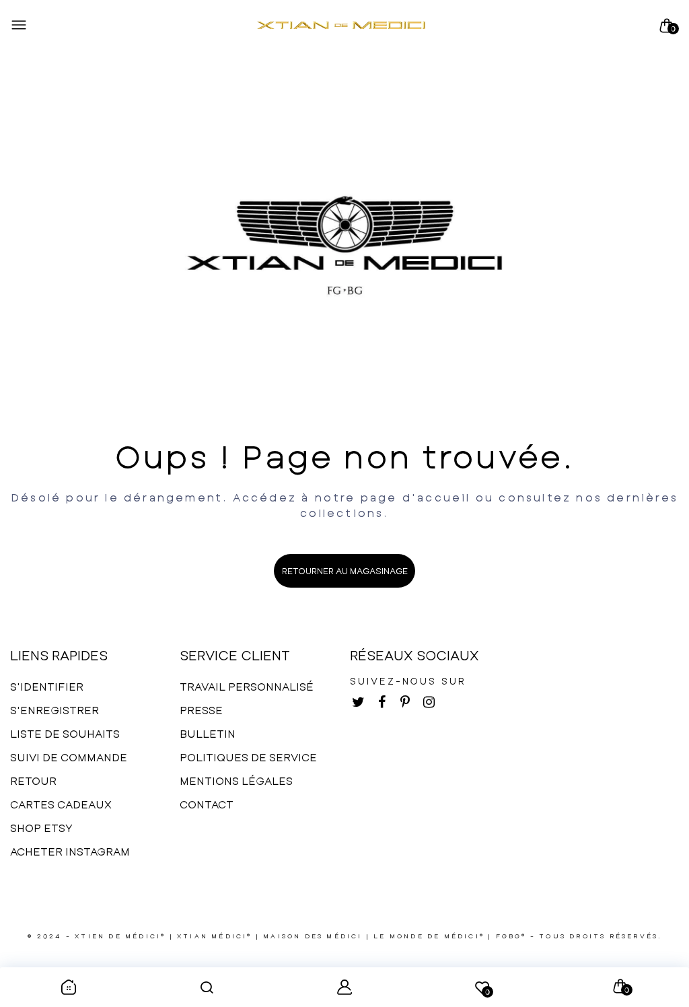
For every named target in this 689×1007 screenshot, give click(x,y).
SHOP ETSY (41, 827)
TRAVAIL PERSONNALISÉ (247, 686)
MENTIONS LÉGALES (236, 780)
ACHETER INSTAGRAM (70, 851)
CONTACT (206, 804)
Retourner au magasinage (345, 570)
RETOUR (33, 780)
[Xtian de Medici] (341, 25)
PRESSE (201, 709)
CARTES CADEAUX (61, 804)
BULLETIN (207, 733)
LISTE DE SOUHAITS (65, 733)
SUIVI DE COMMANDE (68, 757)
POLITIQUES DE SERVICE (248, 757)
